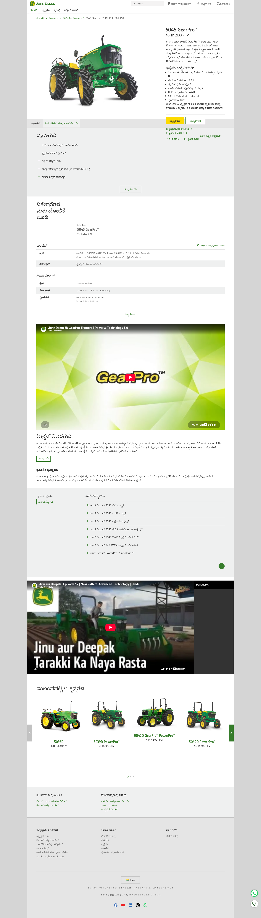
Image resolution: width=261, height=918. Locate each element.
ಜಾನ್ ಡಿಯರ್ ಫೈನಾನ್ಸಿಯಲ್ (49, 844)
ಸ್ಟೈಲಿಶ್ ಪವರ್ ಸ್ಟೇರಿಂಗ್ (54, 153)
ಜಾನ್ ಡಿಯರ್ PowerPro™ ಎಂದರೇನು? (112, 553)
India (132, 879)
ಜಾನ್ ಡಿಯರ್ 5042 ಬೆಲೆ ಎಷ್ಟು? (107, 505)
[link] (223, 3)
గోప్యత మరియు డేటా (107, 888)
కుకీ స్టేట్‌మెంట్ (125, 888)
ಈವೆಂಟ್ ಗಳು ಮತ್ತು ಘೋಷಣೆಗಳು (52, 852)
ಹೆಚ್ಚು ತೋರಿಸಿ (130, 189)
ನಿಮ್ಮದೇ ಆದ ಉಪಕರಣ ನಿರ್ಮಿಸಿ (51, 801)
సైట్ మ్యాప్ (92, 888)
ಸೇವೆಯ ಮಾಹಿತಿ (109, 805)
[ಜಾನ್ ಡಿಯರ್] (44, 3)
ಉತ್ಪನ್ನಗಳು (45, 10)
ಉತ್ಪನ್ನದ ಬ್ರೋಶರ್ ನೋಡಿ (177, 128)
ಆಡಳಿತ (104, 848)
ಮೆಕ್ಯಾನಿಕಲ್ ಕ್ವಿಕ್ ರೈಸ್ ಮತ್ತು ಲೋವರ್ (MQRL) (66, 169)
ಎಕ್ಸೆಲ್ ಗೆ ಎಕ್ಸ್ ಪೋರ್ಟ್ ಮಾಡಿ (212, 245)
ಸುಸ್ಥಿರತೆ (105, 840)
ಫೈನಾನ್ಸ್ (57, 10)
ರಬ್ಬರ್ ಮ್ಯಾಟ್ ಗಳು (51, 161)
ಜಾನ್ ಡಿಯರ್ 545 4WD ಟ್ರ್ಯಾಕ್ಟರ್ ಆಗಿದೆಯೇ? (114, 545)
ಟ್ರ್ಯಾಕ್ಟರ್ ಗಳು (42, 836)
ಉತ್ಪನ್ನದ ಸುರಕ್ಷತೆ (109, 809)
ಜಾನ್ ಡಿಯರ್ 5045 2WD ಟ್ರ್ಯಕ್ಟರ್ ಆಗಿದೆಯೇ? (114, 537)
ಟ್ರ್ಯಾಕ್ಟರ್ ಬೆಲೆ (175, 120)
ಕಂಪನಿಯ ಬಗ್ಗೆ (108, 836)
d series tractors (72, 18)
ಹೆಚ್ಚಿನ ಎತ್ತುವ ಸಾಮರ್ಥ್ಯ (53, 176)
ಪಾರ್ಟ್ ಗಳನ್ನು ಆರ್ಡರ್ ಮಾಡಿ (115, 801)
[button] (116, 905)
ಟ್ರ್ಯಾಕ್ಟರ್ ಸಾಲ (195, 120)
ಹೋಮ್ (33, 10)
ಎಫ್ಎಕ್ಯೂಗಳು (45, 501)
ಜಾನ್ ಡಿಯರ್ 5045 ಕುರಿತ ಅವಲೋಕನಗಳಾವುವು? (116, 529)
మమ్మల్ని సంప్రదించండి (163, 888)
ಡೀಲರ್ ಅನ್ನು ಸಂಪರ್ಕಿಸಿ (47, 805)
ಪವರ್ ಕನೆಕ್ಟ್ (172, 836)
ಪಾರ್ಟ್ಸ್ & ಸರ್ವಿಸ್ (71, 10)
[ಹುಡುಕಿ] (133, 3)
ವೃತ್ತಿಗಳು (105, 844)
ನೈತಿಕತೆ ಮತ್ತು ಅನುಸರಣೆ (112, 852)
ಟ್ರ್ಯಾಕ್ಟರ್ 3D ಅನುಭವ (175, 132)
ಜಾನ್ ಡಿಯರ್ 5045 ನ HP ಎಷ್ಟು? (108, 513)
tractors (53, 18)
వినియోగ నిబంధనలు (142, 888)
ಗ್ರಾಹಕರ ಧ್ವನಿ (42, 848)
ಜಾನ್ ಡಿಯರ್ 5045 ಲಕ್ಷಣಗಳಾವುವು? (109, 521)
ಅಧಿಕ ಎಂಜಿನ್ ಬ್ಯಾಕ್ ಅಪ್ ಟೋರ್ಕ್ (60, 145)
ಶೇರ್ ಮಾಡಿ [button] (174, 139)
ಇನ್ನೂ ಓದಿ (44, 458)
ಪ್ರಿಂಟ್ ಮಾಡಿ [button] (193, 139)
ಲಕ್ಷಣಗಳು (35, 123)
